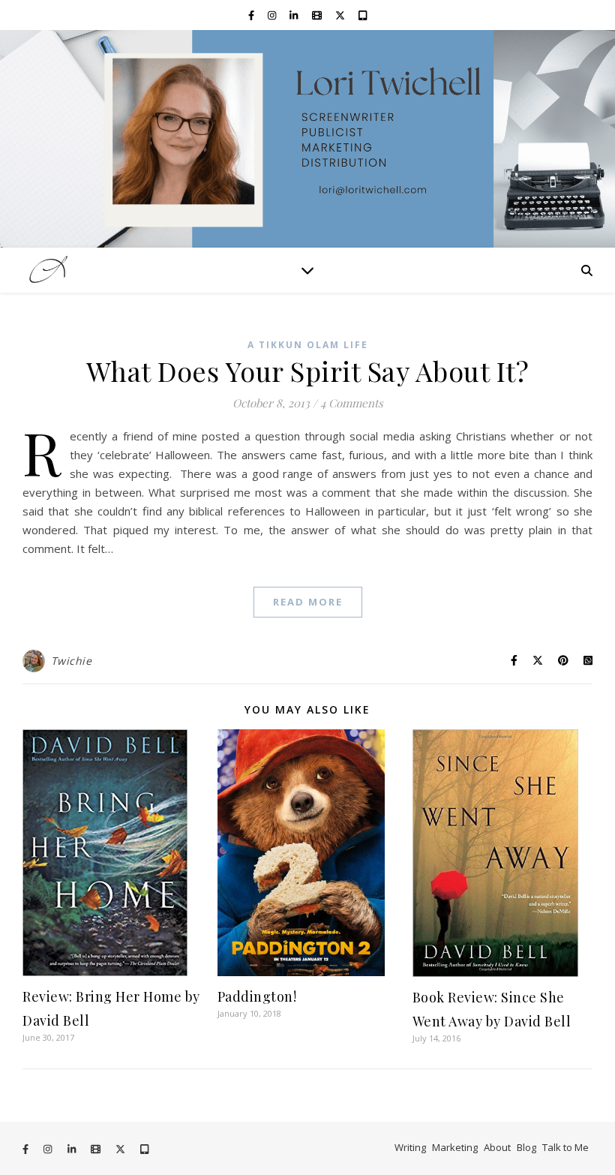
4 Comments (351, 402)
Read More (308, 602)
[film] (318, 15)
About (497, 1147)
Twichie (71, 661)
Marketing (455, 1147)
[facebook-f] (252, 15)
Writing (410, 1147)
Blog (526, 1147)
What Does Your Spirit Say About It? (308, 371)
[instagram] (273, 15)
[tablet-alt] (362, 15)
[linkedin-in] (295, 15)
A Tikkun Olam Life (308, 344)
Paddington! (257, 996)
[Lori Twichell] (307, 139)
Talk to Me (565, 1147)
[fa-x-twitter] (341, 15)
